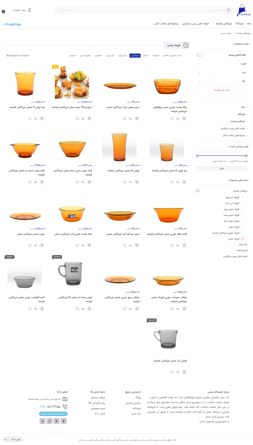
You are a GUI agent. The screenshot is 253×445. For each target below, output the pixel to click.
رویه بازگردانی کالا (96, 403)
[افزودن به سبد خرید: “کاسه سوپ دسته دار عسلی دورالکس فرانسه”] (42, 182)
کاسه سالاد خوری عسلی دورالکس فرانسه (167, 234)
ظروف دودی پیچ (231, 209)
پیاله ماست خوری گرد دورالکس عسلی (73, 234)
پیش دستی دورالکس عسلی (31, 234)
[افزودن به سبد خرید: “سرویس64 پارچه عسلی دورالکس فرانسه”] (89, 118)
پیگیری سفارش (133, 403)
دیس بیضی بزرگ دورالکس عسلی (122, 107)
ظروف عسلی (233, 239)
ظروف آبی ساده (232, 203)
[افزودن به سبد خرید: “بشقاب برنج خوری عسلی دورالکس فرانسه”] (136, 309)
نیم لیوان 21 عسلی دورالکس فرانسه (27, 107)
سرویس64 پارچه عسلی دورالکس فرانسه (72, 107)
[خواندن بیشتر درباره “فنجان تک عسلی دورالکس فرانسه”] (184, 372)
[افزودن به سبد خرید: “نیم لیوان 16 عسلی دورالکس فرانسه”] (184, 182)
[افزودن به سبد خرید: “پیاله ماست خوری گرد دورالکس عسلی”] (89, 245)
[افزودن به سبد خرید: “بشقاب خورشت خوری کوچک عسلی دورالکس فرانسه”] (184, 309)
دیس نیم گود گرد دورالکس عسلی (122, 234)
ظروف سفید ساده (231, 221)
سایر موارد (243, 244)
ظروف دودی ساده (231, 215)
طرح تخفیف (242, 250)
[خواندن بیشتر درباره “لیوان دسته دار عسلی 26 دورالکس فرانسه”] (89, 309)
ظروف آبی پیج (232, 197)
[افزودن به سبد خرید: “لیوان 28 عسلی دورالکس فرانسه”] (136, 182)
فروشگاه (137, 408)
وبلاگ (138, 398)
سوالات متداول (98, 398)
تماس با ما (100, 414)
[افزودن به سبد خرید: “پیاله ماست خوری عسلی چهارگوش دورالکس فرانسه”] (184, 118)
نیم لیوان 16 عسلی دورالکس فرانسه (169, 171)
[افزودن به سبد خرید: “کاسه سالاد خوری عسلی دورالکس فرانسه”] (184, 245)
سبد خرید (136, 414)
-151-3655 (49, 406)
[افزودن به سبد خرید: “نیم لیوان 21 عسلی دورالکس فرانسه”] (42, 118)
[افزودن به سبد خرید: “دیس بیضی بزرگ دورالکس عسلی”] (136, 118)
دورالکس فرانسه (243, 33)
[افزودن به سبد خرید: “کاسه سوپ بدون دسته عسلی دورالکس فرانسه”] (89, 182)
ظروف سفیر (234, 227)
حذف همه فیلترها (222, 90)
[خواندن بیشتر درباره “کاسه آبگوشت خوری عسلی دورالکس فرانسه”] (42, 309)
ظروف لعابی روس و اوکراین (235, 256)
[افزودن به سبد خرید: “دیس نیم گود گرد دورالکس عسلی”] (136, 245)
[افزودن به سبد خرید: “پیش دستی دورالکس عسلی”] (42, 245)
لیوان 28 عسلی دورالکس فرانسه (123, 171)
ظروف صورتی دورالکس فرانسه (225, 233)
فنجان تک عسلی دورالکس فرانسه (170, 361)
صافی (221, 168)
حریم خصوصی (98, 408)
